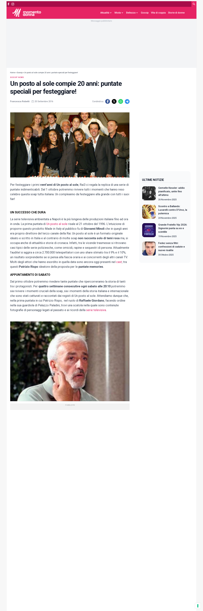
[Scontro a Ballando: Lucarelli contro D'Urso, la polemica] (149, 212)
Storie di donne (176, 12)
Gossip (145, 12)
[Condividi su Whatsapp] (120, 101)
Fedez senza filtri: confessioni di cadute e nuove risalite (171, 247)
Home (12, 73)
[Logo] (26, 13)
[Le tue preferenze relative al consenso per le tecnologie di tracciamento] (198, 606)
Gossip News (17, 77)
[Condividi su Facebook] (107, 101)
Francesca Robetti (20, 101)
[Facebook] (8, 4)
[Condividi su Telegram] (127, 101)
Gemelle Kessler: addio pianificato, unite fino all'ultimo (171, 191)
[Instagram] (13, 4)
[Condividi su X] (114, 101)
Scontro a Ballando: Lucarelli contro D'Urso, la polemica (172, 210)
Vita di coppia (158, 12)
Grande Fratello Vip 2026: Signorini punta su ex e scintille (172, 228)
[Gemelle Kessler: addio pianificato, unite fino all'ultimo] (149, 193)
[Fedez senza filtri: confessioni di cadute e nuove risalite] (149, 248)
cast (119, 262)
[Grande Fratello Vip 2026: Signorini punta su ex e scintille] (149, 230)
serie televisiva (95, 310)
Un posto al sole (56, 224)
